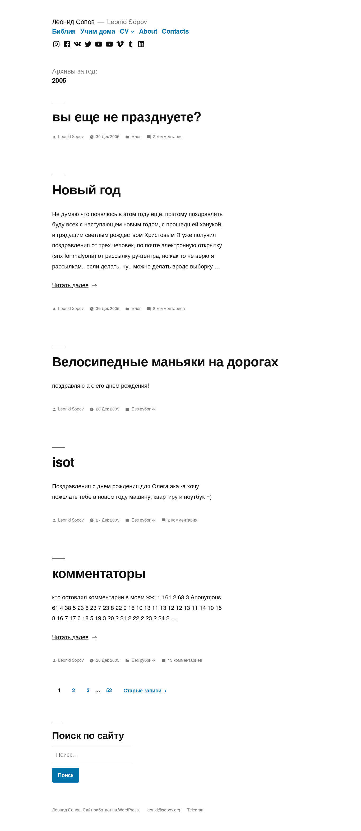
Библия (64, 31)
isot (63, 461)
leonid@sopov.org (163, 809)
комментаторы (99, 572)
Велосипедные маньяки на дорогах (165, 360)
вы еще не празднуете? (126, 116)
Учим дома (97, 31)
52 (109, 690)
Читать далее (74, 285)
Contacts (175, 31)
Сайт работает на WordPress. (112, 809)
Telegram (196, 809)
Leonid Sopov (71, 136)
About (148, 31)
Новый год (86, 189)
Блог (136, 136)
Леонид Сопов (73, 21)
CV (124, 31)
